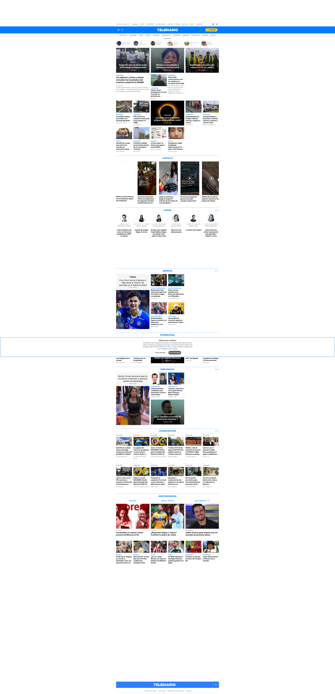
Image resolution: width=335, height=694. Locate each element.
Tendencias (176, 35)
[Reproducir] (125, 178)
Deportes (186, 35)
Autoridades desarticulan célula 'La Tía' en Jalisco (202, 66)
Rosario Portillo (176, 226)
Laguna (170, 24)
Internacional (195, 35)
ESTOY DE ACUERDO (175, 352)
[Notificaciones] (213, 24)
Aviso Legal (162, 691)
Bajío (192, 24)
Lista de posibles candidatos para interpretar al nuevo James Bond (158, 391)
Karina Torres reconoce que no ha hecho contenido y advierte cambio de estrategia (132, 378)
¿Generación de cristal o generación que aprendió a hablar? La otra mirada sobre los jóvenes (211, 235)
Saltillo (185, 24)
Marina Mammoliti (211, 226)
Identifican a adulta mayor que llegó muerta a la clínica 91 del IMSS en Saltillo (124, 451)
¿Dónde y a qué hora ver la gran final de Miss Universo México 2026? (176, 391)
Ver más (217, 210)
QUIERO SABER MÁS (160, 352)
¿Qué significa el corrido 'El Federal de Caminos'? (167, 417)
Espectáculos (166, 35)
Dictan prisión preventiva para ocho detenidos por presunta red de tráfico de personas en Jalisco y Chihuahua (192, 484)
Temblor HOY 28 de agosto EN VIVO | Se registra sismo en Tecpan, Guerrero (175, 451)
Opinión (213, 35)
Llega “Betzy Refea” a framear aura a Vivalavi (210, 559)
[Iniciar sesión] (216, 24)
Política (148, 35)
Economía (205, 35)
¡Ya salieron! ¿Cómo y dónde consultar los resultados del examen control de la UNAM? (130, 80)
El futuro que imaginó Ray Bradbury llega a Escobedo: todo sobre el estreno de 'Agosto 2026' (159, 234)
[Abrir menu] (118, 30)
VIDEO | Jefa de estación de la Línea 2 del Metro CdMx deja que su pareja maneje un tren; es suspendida (192, 453)
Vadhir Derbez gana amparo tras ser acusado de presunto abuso (202, 533)
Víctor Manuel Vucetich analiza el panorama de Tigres (175, 320)
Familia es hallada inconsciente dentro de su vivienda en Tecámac (141, 146)
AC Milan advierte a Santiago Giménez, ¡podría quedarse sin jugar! (176, 560)
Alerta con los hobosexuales (176, 231)
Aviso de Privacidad (150, 691)
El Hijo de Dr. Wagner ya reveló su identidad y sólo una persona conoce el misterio (124, 561)
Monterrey (150, 24)
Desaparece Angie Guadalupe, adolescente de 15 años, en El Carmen (175, 146)
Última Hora (123, 35)
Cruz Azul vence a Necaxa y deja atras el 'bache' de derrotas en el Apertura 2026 (133, 282)
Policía (141, 35)
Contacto (189, 691)
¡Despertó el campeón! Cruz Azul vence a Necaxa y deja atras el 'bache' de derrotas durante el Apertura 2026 (158, 483)
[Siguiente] (219, 179)
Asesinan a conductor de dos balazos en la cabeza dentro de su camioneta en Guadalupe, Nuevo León (176, 484)
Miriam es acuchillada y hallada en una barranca (167, 66)
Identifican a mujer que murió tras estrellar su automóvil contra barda (123, 147)
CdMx (142, 24)
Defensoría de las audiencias (176, 691)
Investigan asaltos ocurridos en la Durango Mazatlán (123, 119)
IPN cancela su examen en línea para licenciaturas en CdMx (141, 120)
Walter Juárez (193, 226)
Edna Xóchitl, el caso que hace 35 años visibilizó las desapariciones (141, 560)
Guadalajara (160, 24)
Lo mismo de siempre (193, 230)
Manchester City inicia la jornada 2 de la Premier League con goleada (158, 293)
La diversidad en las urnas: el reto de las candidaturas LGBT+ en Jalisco (124, 233)
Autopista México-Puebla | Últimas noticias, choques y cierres (193, 120)
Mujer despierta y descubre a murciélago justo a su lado (123, 357)
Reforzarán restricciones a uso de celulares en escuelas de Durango (176, 80)
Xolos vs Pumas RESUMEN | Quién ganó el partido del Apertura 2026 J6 (158, 451)
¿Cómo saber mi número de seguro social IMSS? (158, 145)
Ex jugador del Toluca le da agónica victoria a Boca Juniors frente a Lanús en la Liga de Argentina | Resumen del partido (141, 454)
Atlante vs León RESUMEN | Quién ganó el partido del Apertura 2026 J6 (140, 481)
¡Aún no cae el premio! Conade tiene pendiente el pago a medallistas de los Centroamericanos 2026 (210, 454)
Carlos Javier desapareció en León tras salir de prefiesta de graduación (159, 94)
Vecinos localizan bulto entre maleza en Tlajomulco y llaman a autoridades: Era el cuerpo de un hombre (210, 484)
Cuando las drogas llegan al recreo (141, 231)
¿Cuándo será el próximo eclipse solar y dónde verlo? (167, 119)
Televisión (156, 35)
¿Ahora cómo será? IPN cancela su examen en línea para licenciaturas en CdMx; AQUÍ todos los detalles (124, 483)
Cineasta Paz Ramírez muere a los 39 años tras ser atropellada (141, 357)
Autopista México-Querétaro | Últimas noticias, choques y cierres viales (210, 120)
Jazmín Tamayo (141, 226)
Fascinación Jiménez (124, 226)
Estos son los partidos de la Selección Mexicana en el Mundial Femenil (176, 294)
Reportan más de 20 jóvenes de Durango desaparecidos (133, 66)
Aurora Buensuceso (158, 226)
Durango (199, 24)
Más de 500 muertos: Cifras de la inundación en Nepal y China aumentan (211, 357)
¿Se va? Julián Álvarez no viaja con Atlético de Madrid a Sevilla (158, 560)
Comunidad (132, 35)
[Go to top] (216, 685)
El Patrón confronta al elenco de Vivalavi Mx (193, 559)
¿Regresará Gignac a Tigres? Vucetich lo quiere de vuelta (164, 533)
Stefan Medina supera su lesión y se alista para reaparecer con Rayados (159, 322)
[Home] (167, 30)
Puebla (177, 24)
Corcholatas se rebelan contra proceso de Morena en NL (129, 533)
